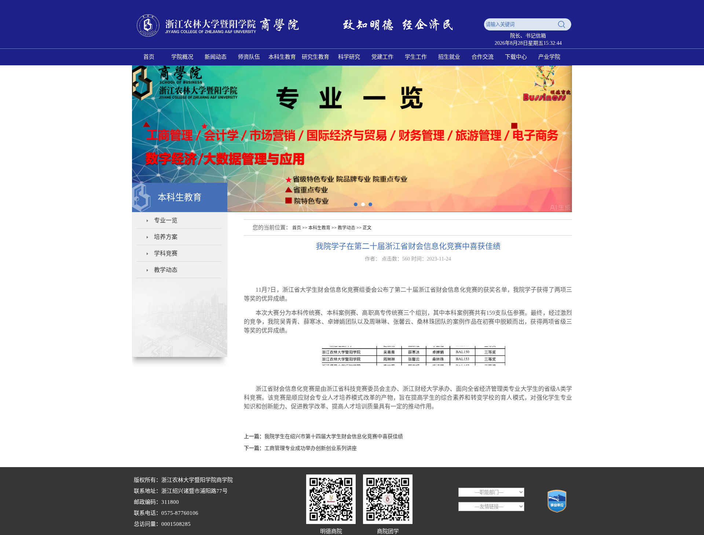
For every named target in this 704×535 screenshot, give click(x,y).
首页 (296, 227)
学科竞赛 (165, 253)
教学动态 (165, 270)
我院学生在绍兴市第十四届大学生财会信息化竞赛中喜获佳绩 (333, 436)
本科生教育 (319, 227)
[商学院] (306, 41)
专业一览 (165, 220)
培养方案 (165, 237)
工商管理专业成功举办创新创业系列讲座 (310, 448)
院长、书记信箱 (528, 36)
